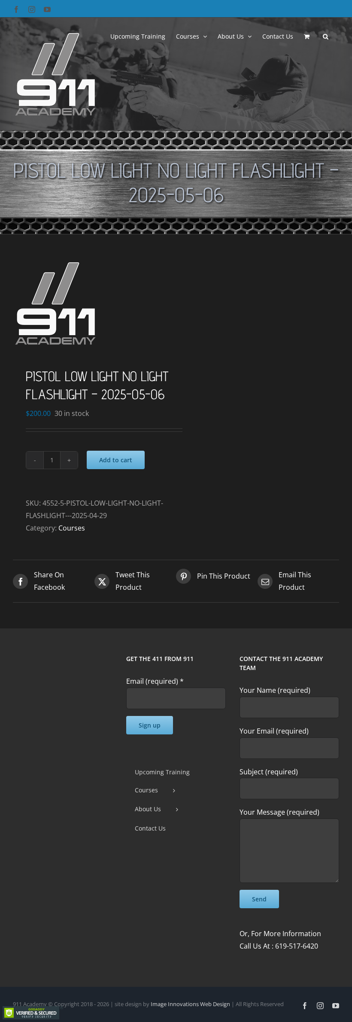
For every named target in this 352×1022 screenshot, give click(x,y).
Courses (71, 528)
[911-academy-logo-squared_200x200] (91, 303)
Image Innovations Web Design (191, 1004)
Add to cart (115, 460)
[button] (325, 36)
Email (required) (155, 681)
